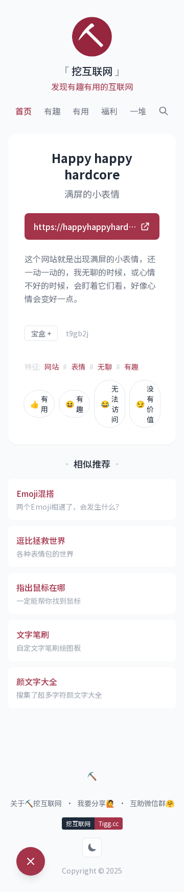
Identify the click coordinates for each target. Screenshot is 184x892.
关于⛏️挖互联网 (36, 803)
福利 (109, 111)
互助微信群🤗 (152, 803)
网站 (51, 366)
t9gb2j (77, 333)
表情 (78, 366)
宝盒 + (41, 333)
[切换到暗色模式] (92, 847)
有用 (81, 111)
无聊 (105, 366)
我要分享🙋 (95, 803)
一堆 (138, 111)
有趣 (52, 111)
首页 (23, 111)
